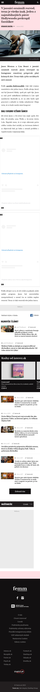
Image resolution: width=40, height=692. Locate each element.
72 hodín (25, 504)
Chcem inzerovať (20, 618)
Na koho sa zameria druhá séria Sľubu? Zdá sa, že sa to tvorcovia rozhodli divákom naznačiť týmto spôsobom (26, 434)
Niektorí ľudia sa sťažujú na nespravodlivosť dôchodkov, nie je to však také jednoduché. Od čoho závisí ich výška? (19, 348)
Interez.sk (7, 651)
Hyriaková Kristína (7, 26)
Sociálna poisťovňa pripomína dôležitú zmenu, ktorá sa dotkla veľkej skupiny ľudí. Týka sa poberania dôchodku (19, 449)
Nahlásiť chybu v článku (9, 315)
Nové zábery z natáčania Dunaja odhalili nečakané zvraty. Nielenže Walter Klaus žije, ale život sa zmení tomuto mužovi (27, 333)
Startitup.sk (27, 654)
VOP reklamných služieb (20, 635)
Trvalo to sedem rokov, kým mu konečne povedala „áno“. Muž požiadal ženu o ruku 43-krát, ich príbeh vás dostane (27, 464)
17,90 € (4, 388)
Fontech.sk (27, 651)
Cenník (20, 622)
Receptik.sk (8, 654)
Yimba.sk (7, 664)
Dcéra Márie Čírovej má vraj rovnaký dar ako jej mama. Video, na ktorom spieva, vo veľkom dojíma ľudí (19, 418)
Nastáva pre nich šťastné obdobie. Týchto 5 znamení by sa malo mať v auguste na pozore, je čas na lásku (27, 403)
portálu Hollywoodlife (15, 86)
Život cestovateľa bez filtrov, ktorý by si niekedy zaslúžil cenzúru (17, 385)
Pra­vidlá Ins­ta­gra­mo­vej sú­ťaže (20, 632)
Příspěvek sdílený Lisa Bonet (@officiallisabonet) (16, 203)
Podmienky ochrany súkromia (20, 628)
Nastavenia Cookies (20, 639)
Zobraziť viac (20, 491)
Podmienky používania (20, 625)
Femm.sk (7, 658)
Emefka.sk (27, 661)
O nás (20, 615)
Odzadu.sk (27, 658)
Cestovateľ (5, 382)
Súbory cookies (20, 642)
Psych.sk (7, 661)
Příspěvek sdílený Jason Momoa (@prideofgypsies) (17, 279)
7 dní (30, 504)
